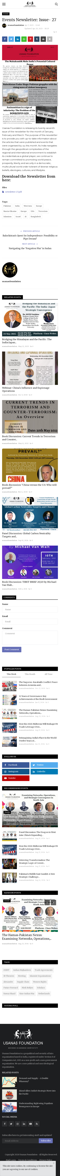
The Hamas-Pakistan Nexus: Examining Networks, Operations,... (38, 711)
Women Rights (39, 982)
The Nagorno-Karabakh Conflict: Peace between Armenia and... (38, 683)
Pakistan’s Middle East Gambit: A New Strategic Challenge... (37, 875)
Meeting (22, 976)
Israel (18, 217)
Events (6, 14)
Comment (7, 628)
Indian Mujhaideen (22, 970)
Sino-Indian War (26, 993)
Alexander (8, 982)
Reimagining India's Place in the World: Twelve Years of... (38, 739)
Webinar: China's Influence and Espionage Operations (25, 389)
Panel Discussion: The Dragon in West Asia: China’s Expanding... (37, 833)
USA (32, 211)
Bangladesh (36, 217)
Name (5, 604)
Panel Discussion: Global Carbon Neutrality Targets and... (26, 535)
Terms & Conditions (27, 1160)
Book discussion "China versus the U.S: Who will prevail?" (29, 486)
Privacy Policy (45, 1160)
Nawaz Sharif (9, 993)
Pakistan (7, 206)
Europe (39, 206)
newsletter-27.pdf (13, 192)
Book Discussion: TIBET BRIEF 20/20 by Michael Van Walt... (29, 583)
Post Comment (11, 649)
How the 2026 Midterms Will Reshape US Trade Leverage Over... (38, 725)
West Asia (28, 206)
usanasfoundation (16, 25)
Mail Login (11, 1160)
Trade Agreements (43, 970)
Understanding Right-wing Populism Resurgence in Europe (36, 1105)
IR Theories (8, 976)
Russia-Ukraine (9, 211)
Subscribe (46, 1140)
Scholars (41, 988)
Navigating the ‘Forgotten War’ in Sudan (30, 248)
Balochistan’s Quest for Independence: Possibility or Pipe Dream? (30, 237)
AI (26, 217)
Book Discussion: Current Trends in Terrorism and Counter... (28, 438)
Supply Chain (23, 982)
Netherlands (44, 993)
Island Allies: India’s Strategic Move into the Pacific (37, 1092)
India (17, 206)
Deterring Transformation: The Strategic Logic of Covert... (34, 861)
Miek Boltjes (27, 988)
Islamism (7, 217)
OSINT (6, 970)
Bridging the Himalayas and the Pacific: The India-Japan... (27, 341)
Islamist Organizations (40, 976)
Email (5, 616)
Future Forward (10, 988)
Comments (9, 597)
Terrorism (42, 211)
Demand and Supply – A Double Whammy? (33, 1080)
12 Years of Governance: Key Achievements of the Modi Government (38, 697)
